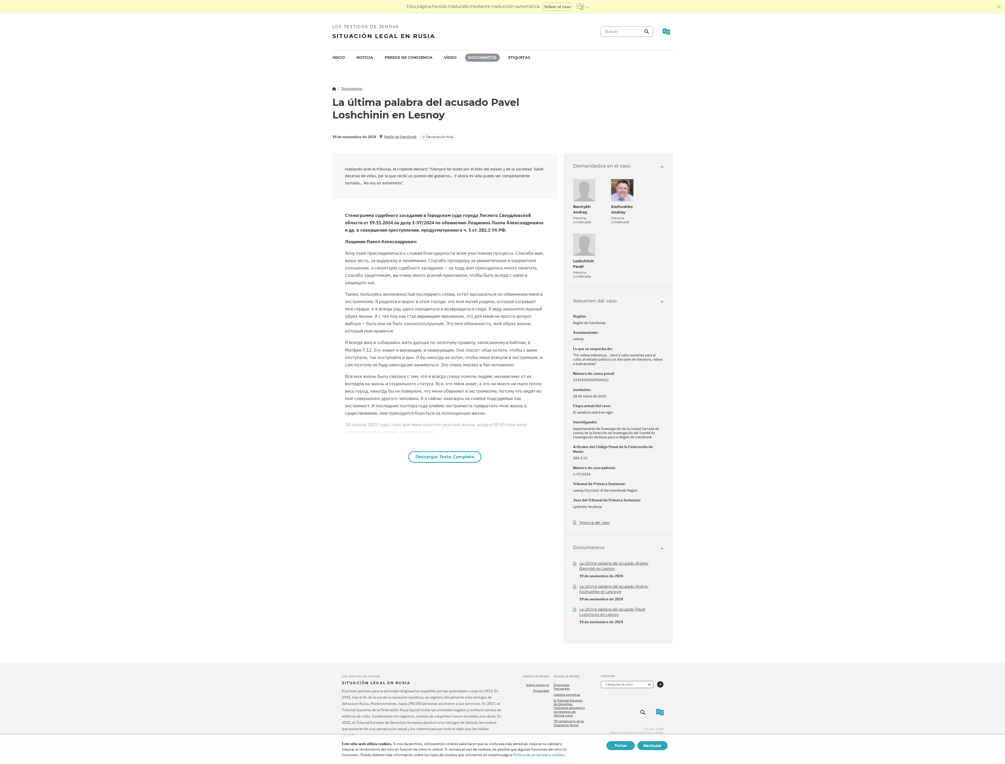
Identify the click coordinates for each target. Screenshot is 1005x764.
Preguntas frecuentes (562, 686)
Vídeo (450, 57)
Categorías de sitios (619, 684)
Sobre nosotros (537, 685)
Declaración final (439, 136)
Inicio (338, 57)
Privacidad (541, 691)
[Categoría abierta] (660, 684)
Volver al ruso (557, 6)
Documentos (482, 57)
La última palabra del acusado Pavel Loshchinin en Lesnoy (612, 612)
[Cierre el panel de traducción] (999, 7)
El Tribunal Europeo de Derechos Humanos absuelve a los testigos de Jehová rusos (569, 708)
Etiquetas (519, 57)
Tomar (621, 745)
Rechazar (652, 745)
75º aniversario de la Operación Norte (569, 723)
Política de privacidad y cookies (539, 754)
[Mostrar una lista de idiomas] (582, 7)
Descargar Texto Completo (444, 456)
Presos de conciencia (408, 57)
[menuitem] (338, 58)
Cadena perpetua (567, 695)
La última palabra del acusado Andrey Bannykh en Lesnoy (613, 566)
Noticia (365, 57)
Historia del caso (594, 523)
